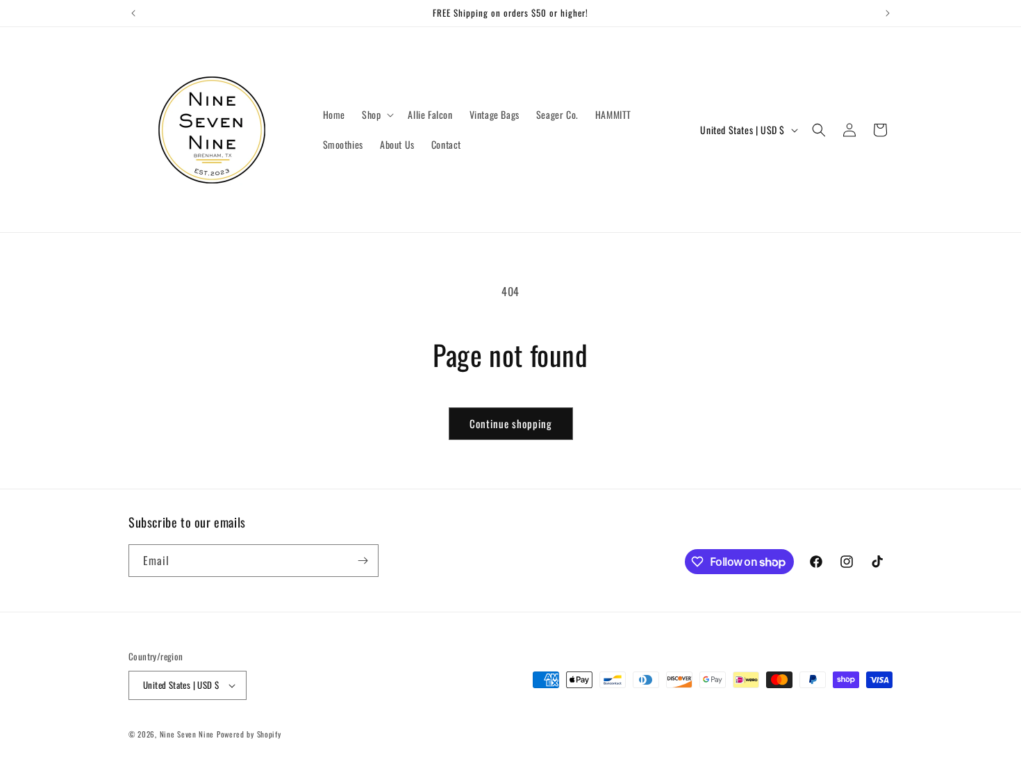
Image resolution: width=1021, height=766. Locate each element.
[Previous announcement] (133, 13)
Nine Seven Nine (187, 734)
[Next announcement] (887, 13)
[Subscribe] (362, 560)
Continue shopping (511, 423)
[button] (376, 114)
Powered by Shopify (249, 734)
